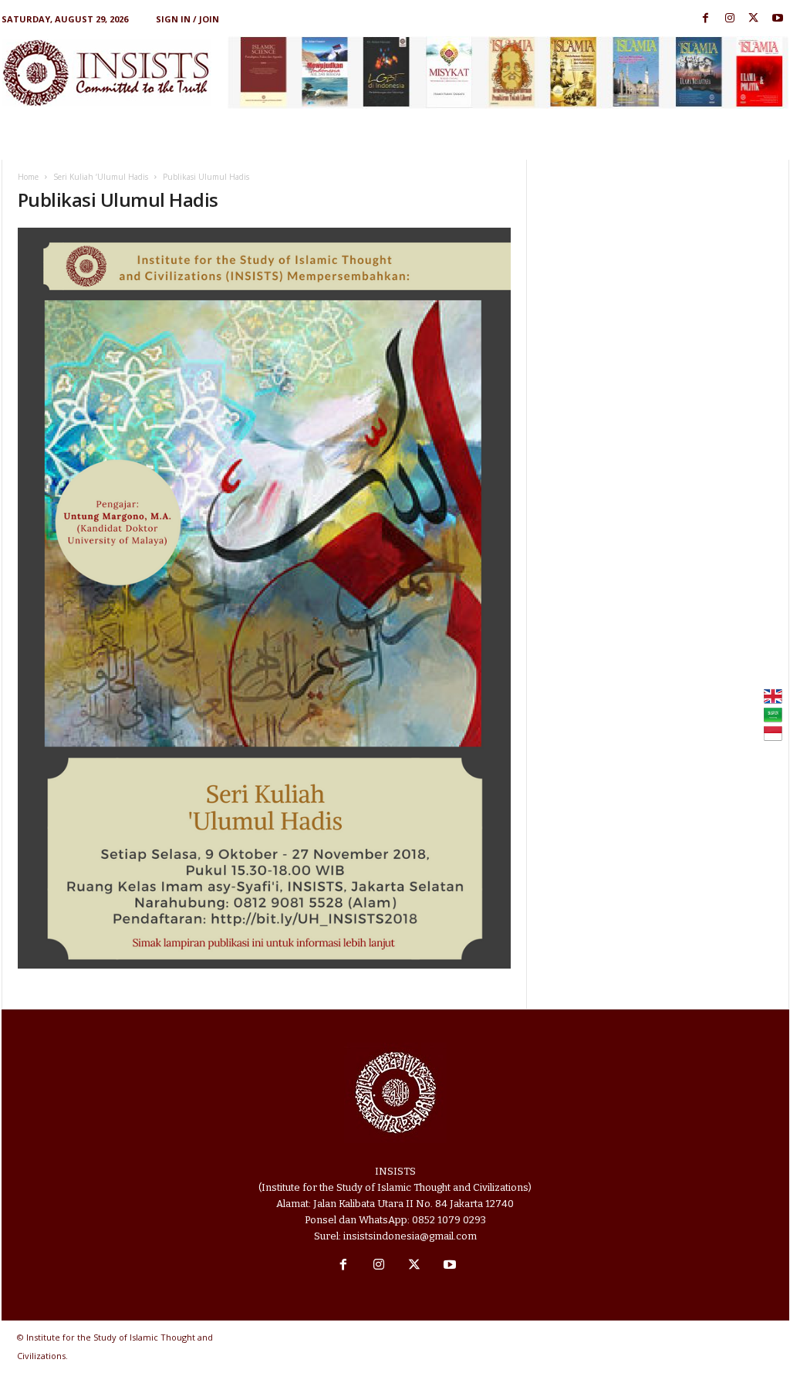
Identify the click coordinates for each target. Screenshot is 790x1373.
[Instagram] (730, 19)
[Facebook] (706, 19)
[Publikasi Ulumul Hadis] (264, 598)
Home (28, 176)
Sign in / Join (187, 19)
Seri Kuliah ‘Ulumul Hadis (100, 176)
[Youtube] (777, 19)
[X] (753, 19)
